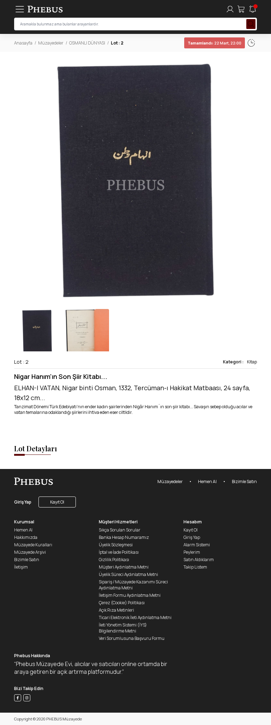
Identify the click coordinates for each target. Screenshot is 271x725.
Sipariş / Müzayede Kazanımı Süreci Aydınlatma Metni (133, 585)
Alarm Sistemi (196, 545)
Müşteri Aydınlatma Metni (124, 567)
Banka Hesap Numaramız (124, 537)
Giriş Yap (22, 502)
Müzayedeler (51, 43)
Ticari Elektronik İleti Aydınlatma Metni (135, 617)
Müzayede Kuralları (33, 545)
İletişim (21, 567)
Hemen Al (207, 482)
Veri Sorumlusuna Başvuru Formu (131, 638)
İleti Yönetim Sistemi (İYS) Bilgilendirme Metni (123, 628)
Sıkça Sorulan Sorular (119, 530)
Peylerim (191, 552)
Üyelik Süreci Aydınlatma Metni (128, 574)
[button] (251, 180)
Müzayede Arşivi (30, 552)
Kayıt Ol (57, 502)
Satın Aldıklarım (198, 560)
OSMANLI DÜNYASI (87, 43)
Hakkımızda (25, 537)
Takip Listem (195, 567)
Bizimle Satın (244, 482)
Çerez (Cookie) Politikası (122, 603)
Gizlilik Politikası (114, 560)
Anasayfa (23, 43)
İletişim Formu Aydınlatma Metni (130, 595)
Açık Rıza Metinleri (116, 610)
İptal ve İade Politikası (119, 552)
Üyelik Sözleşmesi (116, 545)
